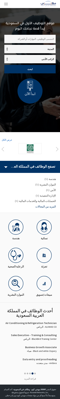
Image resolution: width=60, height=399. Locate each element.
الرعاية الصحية (16, 266)
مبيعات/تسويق (44, 294)
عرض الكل (7, 139)
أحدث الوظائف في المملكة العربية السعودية (30, 313)
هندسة (16, 238)
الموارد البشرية (16, 294)
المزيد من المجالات (45, 206)
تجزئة (44, 266)
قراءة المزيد (30, 378)
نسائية (44, 238)
